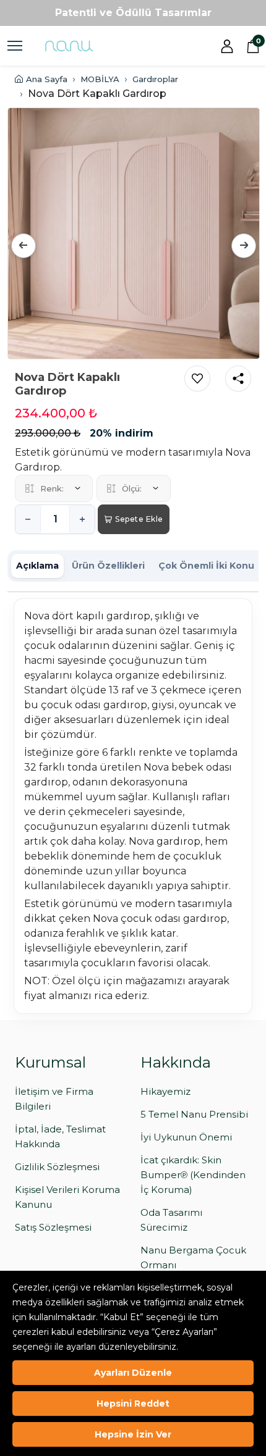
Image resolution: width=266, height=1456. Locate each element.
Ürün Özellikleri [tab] (108, 565)
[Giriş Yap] (227, 45)
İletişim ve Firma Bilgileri (54, 1099)
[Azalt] (27, 519)
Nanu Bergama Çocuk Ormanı (193, 1257)
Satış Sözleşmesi (53, 1227)
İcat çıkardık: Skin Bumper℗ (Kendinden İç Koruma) (193, 1174)
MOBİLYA (99, 79)
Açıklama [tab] (37, 565)
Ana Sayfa (46, 79)
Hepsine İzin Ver (133, 1434)
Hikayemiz (165, 1091)
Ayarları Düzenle (133, 1372)
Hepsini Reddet (133, 1403)
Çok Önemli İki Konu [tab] (206, 565)
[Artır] (82, 519)
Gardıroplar (155, 79)
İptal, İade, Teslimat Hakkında (60, 1136)
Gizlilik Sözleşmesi (57, 1167)
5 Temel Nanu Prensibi (194, 1114)
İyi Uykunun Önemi (186, 1137)
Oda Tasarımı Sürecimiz (171, 1220)
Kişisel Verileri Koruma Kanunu (67, 1197)
